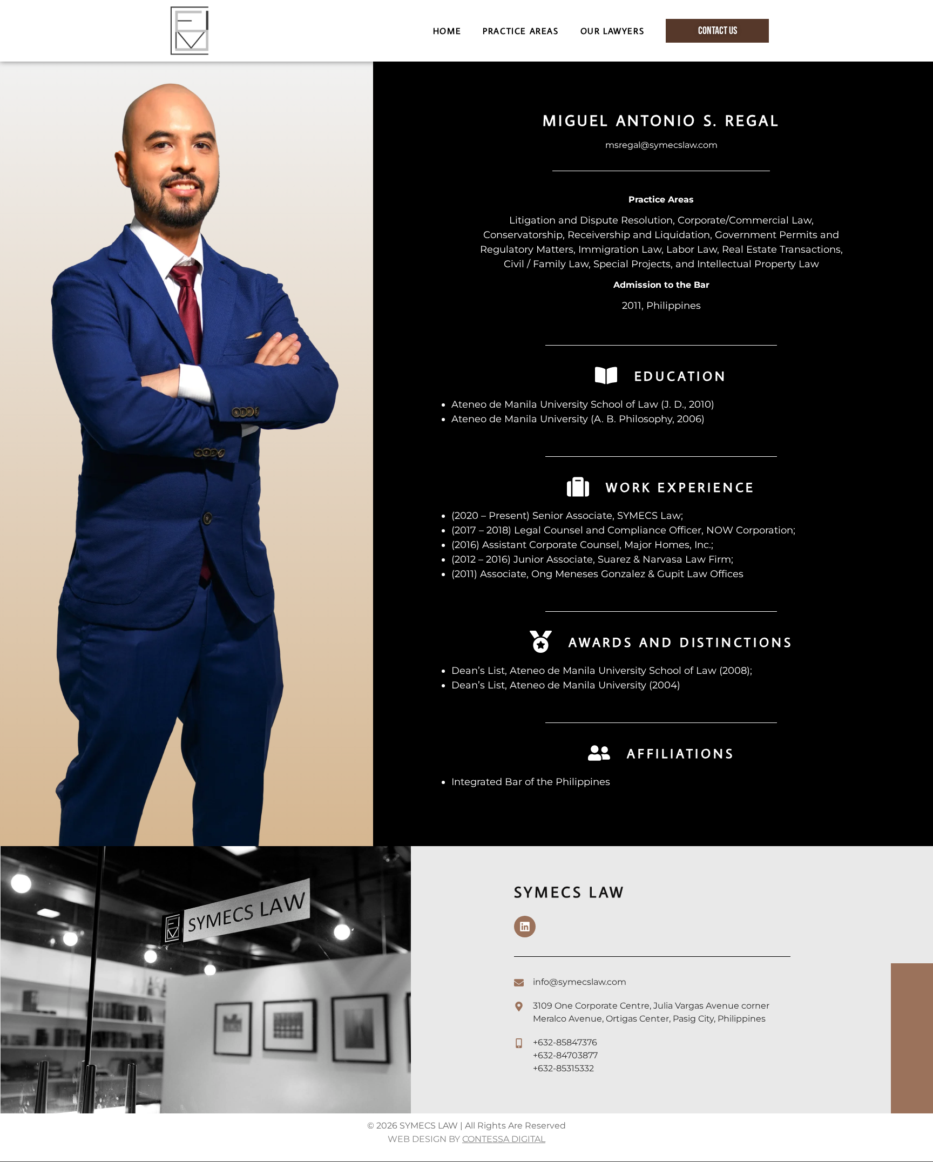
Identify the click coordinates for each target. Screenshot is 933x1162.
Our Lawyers (612, 30)
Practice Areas (520, 30)
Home (447, 30)
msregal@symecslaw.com (661, 145)
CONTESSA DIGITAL (503, 1139)
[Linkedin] (525, 926)
